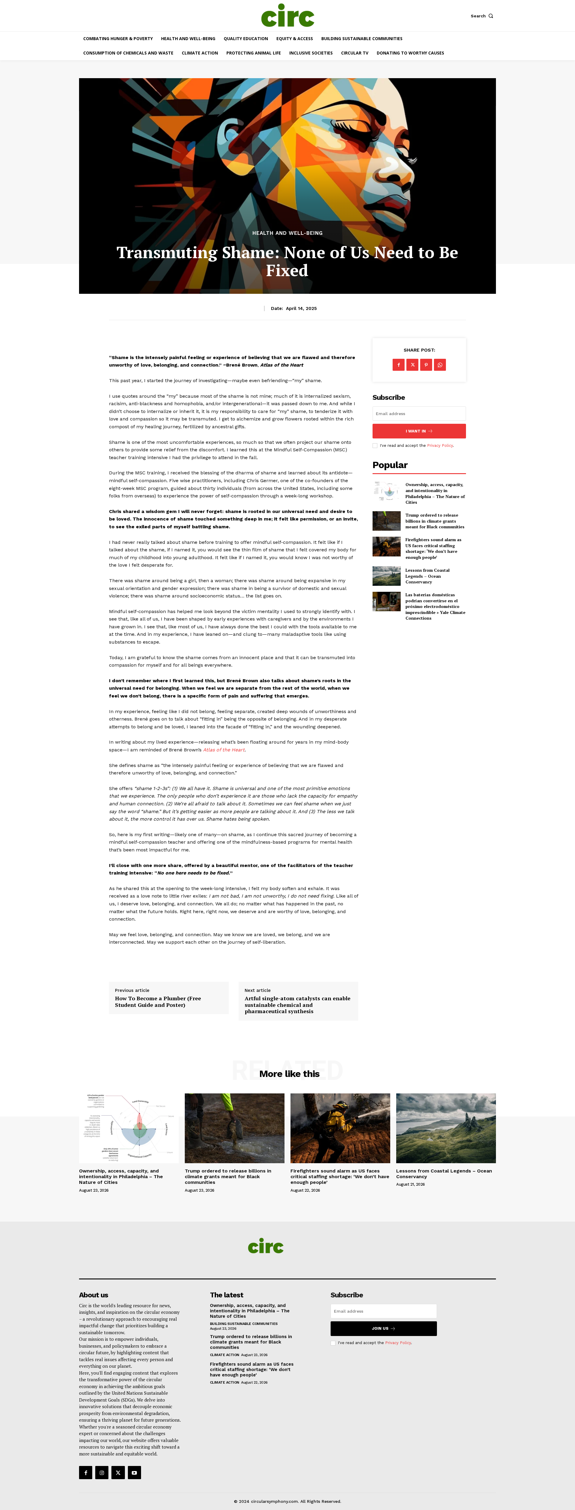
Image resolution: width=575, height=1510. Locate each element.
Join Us (380, 1328)
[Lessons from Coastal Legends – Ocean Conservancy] (386, 576)
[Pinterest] (426, 365)
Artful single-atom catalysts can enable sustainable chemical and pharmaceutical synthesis (297, 1005)
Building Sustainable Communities (244, 1324)
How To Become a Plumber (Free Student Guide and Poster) (158, 1001)
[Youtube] (134, 1472)
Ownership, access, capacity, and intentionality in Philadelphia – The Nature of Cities (435, 493)
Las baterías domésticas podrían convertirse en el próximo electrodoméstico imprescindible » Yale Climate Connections (435, 606)
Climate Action (224, 1355)
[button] (483, 16)
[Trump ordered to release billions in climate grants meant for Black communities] (386, 521)
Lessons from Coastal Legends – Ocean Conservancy (427, 576)
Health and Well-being (287, 233)
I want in (416, 431)
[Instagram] (101, 1472)
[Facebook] (399, 365)
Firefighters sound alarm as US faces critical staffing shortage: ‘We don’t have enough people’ (433, 548)
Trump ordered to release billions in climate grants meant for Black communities (434, 520)
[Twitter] (412, 365)
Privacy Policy (440, 445)
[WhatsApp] (440, 365)
